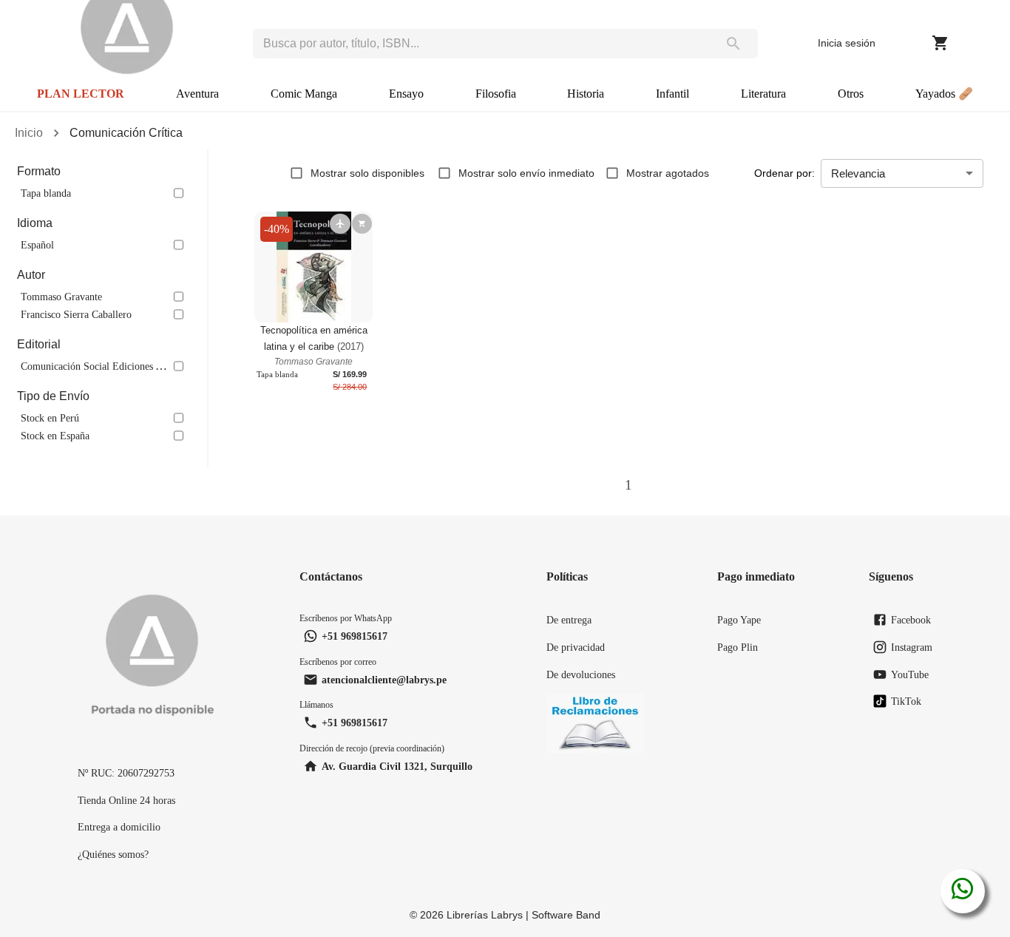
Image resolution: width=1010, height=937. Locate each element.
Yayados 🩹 (944, 93)
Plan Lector (80, 93)
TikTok (906, 701)
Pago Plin (737, 647)
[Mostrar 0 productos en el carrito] (940, 43)
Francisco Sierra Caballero (76, 314)
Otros (851, 93)
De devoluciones (580, 674)
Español (37, 245)
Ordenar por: (784, 173)
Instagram (911, 647)
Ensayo (406, 93)
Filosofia (495, 93)
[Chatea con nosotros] (962, 891)
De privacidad (575, 647)
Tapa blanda (46, 193)
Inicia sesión (846, 43)
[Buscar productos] (733, 43)
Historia (585, 93)
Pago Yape (739, 620)
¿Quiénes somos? (113, 854)
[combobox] (481, 44)
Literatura (763, 93)
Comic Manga (304, 93)
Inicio (29, 132)
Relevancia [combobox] (858, 173)
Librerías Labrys (485, 915)
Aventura (197, 93)
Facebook (911, 620)
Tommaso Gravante (61, 296)
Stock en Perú (50, 418)
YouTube (910, 674)
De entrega (569, 620)
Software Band (566, 915)
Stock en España (55, 436)
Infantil (672, 93)
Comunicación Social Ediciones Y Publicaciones (121, 366)
